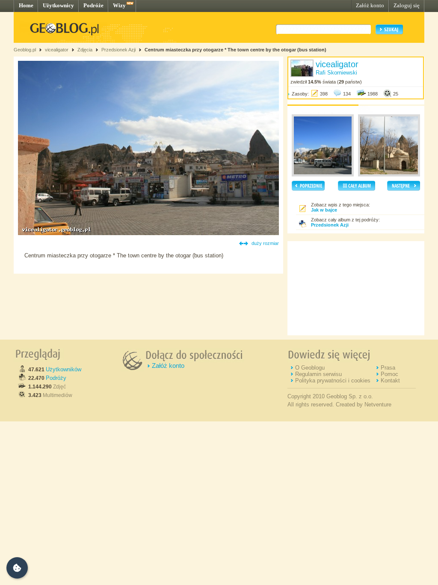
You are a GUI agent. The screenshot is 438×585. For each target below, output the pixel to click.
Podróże (93, 5)
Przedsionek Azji (118, 49)
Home (26, 5)
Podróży (56, 378)
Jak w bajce (324, 209)
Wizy (119, 5)
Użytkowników (63, 369)
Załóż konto (370, 5)
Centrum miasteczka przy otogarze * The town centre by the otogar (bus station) (235, 49)
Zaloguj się (407, 5)
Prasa (388, 367)
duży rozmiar (265, 243)
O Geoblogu (310, 367)
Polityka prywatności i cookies (332, 380)
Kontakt (390, 380)
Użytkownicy (58, 5)
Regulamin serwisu (318, 374)
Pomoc (389, 374)
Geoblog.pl (25, 49)
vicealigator (56, 49)
